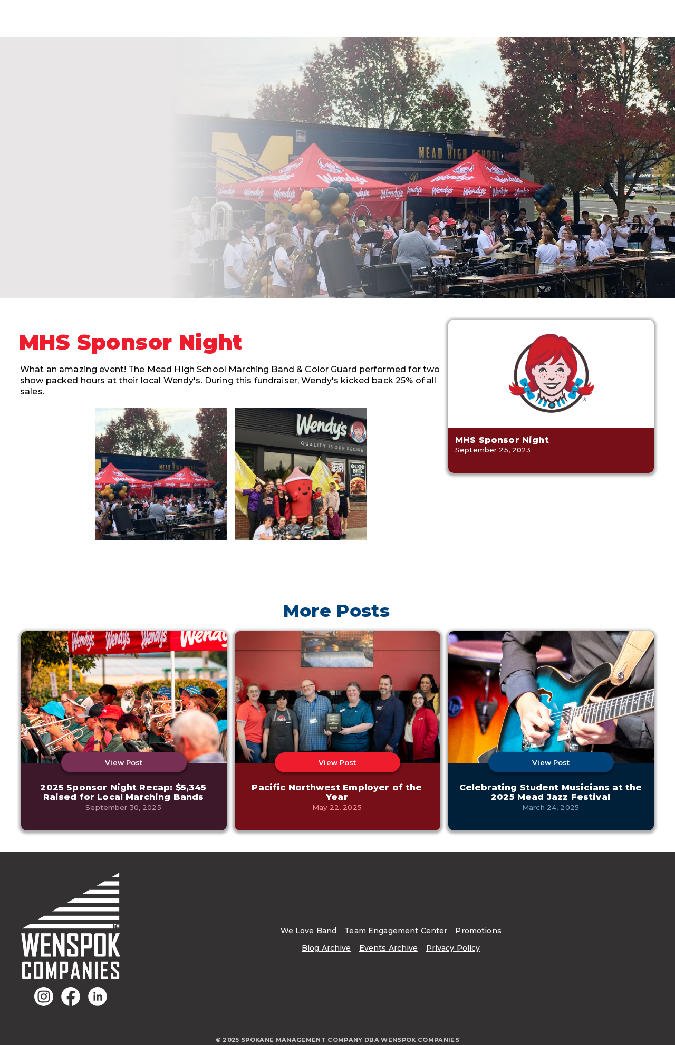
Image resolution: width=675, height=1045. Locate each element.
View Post (123, 762)
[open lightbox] (161, 474)
